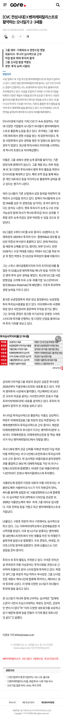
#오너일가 (27, 658)
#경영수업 (38, 658)
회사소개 (12, 702)
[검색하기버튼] (57, 4)
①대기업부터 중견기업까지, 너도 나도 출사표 (28, 677)
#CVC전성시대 (51, 658)
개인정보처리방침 (47, 702)
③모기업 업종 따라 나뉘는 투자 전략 (24, 685)
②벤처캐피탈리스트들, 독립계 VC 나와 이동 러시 (30, 681)
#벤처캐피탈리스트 (12, 658)
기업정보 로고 (18, 5)
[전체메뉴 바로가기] (5, 5)
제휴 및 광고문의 (28, 702)
